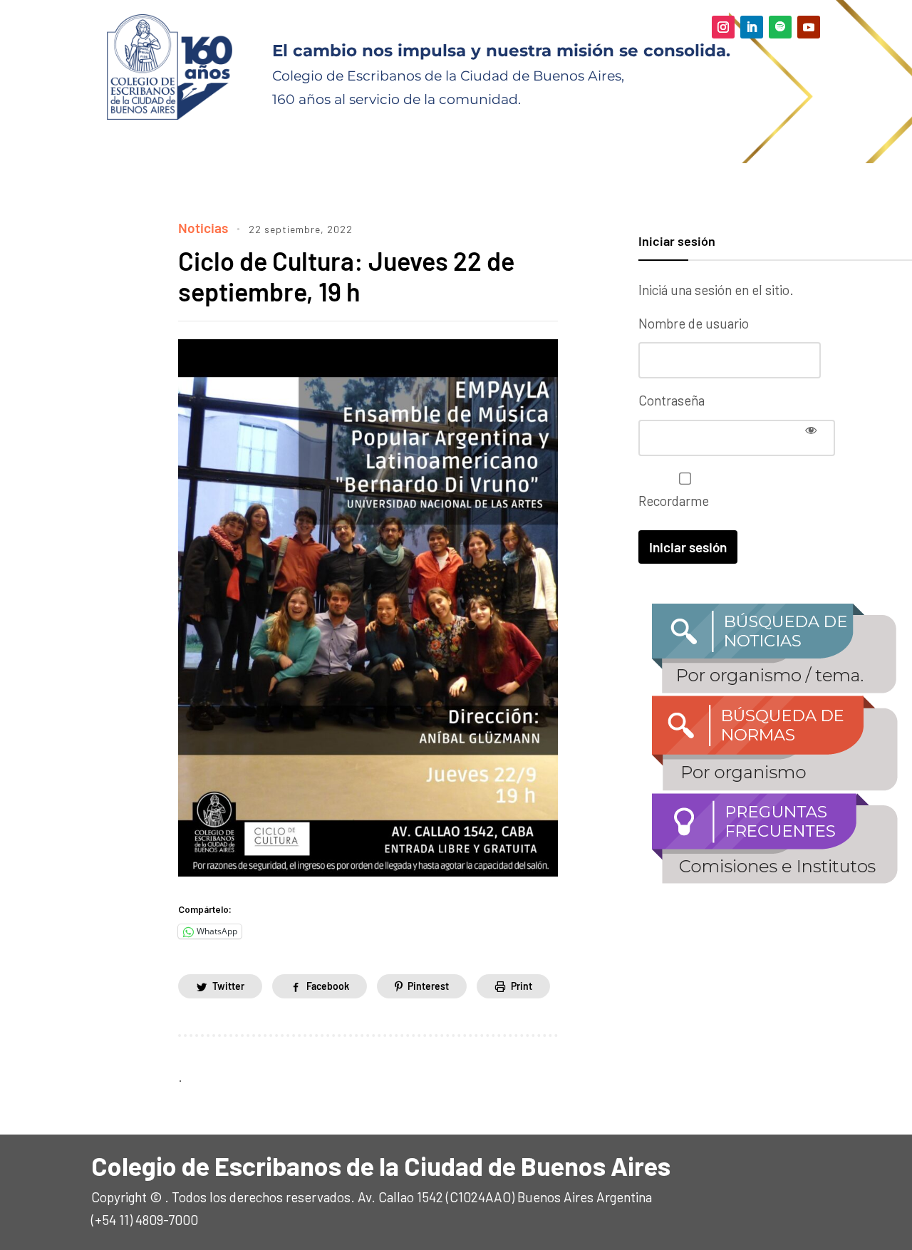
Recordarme (673, 500)
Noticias (203, 227)
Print (521, 986)
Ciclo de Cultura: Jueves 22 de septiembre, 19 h (346, 275)
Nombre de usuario (693, 323)
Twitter (228, 986)
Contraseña (671, 400)
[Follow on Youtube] (808, 27)
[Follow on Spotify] (780, 27)
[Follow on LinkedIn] (751, 27)
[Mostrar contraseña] (810, 429)
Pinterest (428, 986)
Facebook (327, 986)
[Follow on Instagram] (723, 27)
